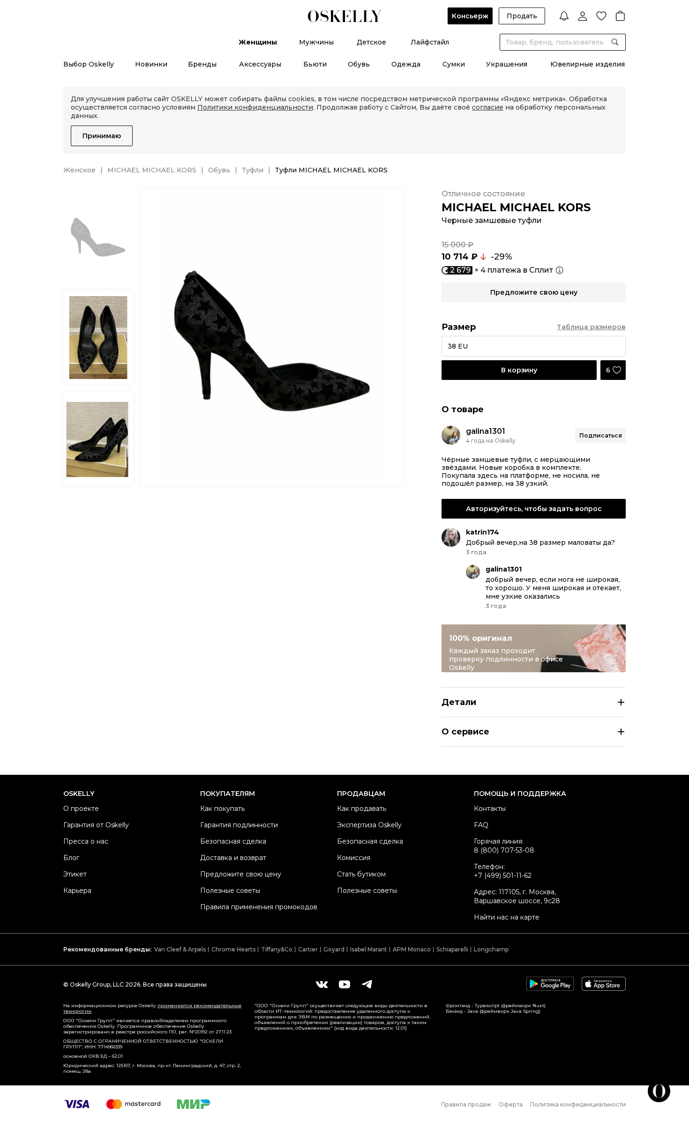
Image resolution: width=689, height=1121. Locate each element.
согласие (487, 107)
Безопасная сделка (233, 841)
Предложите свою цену (240, 874)
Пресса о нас (85, 841)
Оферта (511, 1104)
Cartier (308, 949)
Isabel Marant (368, 949)
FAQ (481, 825)
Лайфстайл (430, 42)
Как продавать (361, 808)
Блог (71, 858)
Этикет (75, 874)
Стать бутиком (361, 874)
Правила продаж (466, 1104)
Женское (79, 170)
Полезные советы (230, 890)
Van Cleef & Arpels (180, 949)
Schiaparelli (452, 949)
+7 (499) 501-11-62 (503, 875)
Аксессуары (260, 64)
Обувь (359, 64)
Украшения (506, 64)
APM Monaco (412, 949)
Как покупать (222, 808)
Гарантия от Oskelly (96, 825)
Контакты (490, 808)
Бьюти (315, 64)
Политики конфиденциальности (255, 107)
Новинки (151, 64)
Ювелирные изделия (587, 64)
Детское (371, 42)
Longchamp (491, 949)
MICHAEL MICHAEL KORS (151, 170)
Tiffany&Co (276, 949)
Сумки (453, 64)
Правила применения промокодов (258, 907)
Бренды (202, 64)
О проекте (81, 808)
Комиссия (353, 858)
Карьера (77, 890)
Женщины (258, 42)
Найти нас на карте (506, 917)
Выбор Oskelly (88, 64)
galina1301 (485, 431)
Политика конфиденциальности (578, 1104)
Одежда (405, 64)
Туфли (252, 170)
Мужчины (316, 42)
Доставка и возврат (233, 858)
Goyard (333, 949)
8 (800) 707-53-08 (504, 850)
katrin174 (482, 532)
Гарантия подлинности (239, 825)
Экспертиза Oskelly (369, 825)
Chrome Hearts (233, 949)
